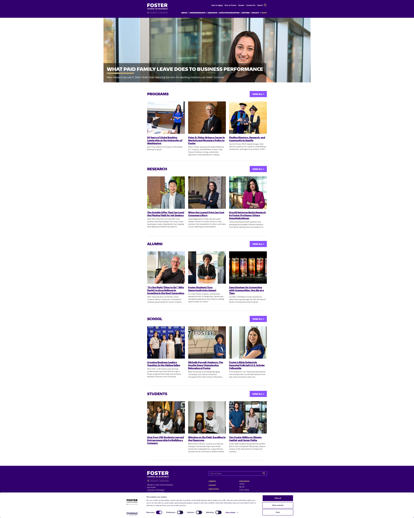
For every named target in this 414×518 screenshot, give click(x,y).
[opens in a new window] (161, 13)
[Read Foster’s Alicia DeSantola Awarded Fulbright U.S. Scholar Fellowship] (248, 342)
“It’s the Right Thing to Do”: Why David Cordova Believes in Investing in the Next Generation (165, 290)
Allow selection (278, 505)
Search (260, 5)
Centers (246, 13)
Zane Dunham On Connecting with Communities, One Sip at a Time (246, 290)
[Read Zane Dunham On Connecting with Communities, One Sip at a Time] (248, 267)
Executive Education (229, 13)
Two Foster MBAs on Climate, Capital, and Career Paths (245, 438)
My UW (241, 487)
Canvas (241, 484)
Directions (214, 489)
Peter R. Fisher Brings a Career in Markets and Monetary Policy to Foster (206, 140)
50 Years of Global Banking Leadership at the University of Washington (164, 140)
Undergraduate (197, 13)
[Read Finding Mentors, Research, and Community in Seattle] (248, 117)
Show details (230, 512)
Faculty (255, 13)
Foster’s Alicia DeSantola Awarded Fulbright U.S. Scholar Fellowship (247, 365)
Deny (278, 512)
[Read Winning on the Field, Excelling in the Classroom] (207, 417)
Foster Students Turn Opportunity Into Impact (202, 289)
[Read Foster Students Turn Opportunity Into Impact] (207, 267)
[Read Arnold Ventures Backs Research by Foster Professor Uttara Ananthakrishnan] (248, 192)
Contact (212, 485)
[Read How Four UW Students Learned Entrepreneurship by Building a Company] (166, 417)
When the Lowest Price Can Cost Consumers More (206, 214)
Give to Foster (230, 5)
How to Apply (217, 5)
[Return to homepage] (176, 475)
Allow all (278, 498)
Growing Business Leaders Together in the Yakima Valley (163, 363)
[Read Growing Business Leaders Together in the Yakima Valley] (166, 342)
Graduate (212, 13)
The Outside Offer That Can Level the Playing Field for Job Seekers (165, 214)
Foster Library (244, 490)
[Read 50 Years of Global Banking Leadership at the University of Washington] (166, 117)
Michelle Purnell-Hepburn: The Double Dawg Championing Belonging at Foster (205, 365)
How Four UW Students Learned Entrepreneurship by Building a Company (165, 440)
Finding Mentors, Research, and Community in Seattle (247, 139)
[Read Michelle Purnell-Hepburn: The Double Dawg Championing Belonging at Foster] (207, 342)
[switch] (180, 512)
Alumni (241, 5)
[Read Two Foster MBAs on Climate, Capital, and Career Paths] (248, 417)
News (264, 13)
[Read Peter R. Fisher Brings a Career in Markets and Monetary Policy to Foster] (207, 117)
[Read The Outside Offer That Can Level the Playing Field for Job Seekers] (166, 192)
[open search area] (265, 5)
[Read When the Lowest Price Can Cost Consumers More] (207, 192)
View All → (258, 94)
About (184, 13)
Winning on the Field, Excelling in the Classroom (207, 438)
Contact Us (250, 5)
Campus (212, 481)
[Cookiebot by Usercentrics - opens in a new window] (132, 513)
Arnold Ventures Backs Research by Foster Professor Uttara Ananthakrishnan (247, 215)
